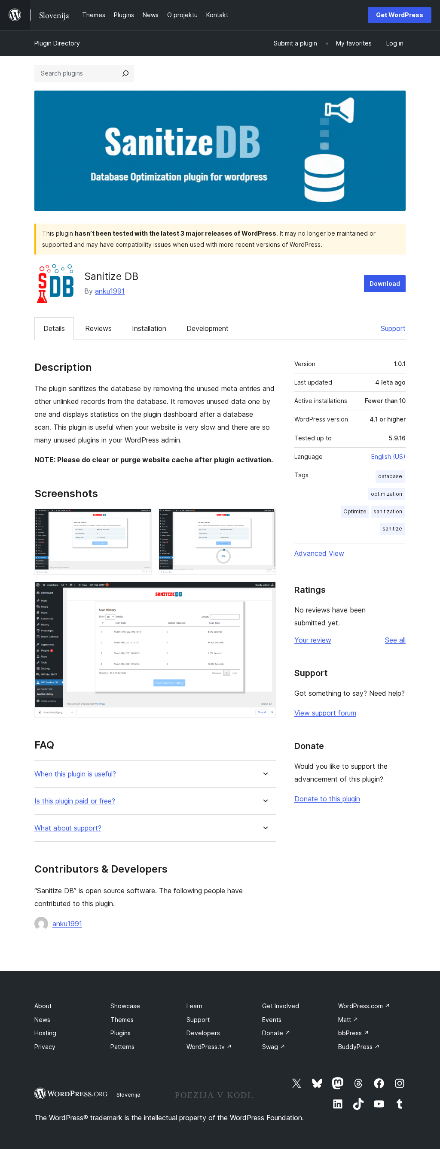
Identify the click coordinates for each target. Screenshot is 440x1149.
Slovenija (128, 1094)
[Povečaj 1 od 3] (140, 520)
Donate (276, 1033)
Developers (203, 1033)
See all (395, 640)
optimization (386, 494)
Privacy (44, 1046)
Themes (122, 1019)
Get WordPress (399, 14)
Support (393, 328)
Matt (348, 1019)
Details (54, 328)
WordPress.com (364, 1006)
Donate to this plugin (327, 798)
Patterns (122, 1046)
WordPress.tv (209, 1046)
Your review (312, 640)
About (43, 1006)
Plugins (120, 1033)
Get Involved (280, 1006)
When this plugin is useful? (75, 774)
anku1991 (110, 291)
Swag (273, 1046)
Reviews (98, 328)
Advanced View (319, 553)
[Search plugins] (125, 73)
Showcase (125, 1006)
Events (271, 1019)
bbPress (353, 1033)
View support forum (325, 713)
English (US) (388, 456)
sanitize (392, 528)
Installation (149, 328)
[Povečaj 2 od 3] (264, 520)
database (390, 476)
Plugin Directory (57, 43)
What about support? (67, 828)
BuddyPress (359, 1046)
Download (385, 283)
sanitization (387, 511)
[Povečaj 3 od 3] (264, 593)
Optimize (355, 511)
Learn (194, 1006)
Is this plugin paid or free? (74, 801)
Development (207, 328)
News (42, 1019)
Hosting (45, 1033)
